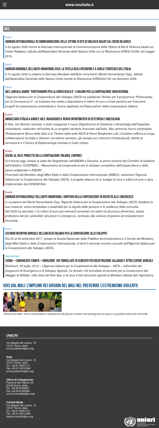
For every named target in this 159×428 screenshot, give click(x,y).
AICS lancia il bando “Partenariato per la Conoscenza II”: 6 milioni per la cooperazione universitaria (66, 92)
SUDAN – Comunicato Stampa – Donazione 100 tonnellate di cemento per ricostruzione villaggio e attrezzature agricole (79, 261)
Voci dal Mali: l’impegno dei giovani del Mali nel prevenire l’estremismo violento (70, 285)
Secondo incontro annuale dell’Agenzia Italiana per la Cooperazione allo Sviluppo (56, 233)
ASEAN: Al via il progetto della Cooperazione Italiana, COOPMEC (44, 155)
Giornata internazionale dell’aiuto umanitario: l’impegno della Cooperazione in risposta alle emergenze (69, 197)
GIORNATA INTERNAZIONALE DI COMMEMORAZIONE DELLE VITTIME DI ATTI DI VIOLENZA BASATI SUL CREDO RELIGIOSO (68, 42)
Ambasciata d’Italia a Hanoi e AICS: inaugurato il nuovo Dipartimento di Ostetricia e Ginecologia (62, 119)
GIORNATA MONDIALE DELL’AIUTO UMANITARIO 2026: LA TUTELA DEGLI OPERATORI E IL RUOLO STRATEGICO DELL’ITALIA (68, 69)
